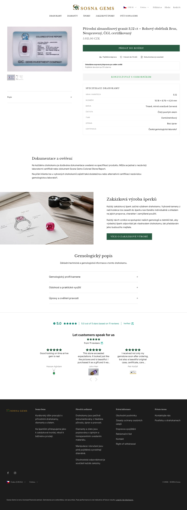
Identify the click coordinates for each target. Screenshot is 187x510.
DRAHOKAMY (55, 16)
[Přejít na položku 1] (11, 77)
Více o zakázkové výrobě (129, 236)
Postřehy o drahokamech (167, 420)
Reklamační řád (124, 434)
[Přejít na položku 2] (20, 77)
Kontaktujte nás (162, 415)
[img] (93, 339)
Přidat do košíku (131, 48)
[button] (91, 379)
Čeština (143, 7)
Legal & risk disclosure (124, 500)
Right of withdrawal (126, 443)
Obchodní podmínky (126, 415)
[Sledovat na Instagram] (15, 473)
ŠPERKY (86, 16)
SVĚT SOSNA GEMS (129, 16)
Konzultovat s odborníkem (131, 77)
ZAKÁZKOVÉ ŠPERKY (105, 16)
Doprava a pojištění (126, 429)
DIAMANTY (72, 16)
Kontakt (120, 439)
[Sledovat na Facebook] (8, 473)
